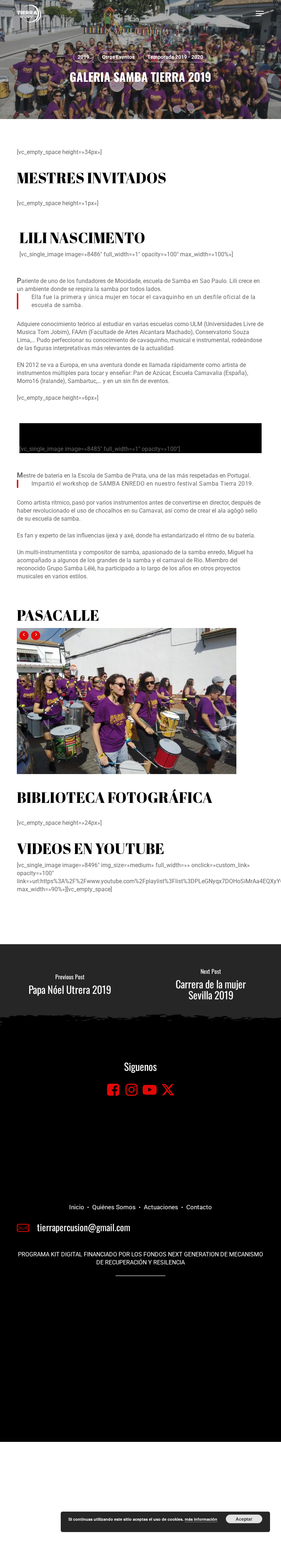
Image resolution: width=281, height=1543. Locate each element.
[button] (260, 13)
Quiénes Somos (114, 1207)
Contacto (199, 1207)
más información (201, 1519)
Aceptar (244, 1519)
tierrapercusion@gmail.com (83, 1227)
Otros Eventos (118, 57)
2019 (83, 57)
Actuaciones (161, 1207)
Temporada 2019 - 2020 (175, 57)
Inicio (76, 1207)
